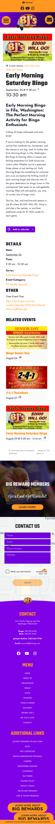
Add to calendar (21, 229)
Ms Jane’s (27, 707)
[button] (6, 20)
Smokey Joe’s (27, 712)
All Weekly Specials (17, 284)
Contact (27, 722)
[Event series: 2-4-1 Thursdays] (20, 397)
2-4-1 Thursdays (17, 393)
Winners (27, 698)
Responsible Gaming (27, 766)
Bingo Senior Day (18, 353)
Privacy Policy (28, 786)
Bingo (28, 688)
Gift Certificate (27, 751)
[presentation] (26, 337)
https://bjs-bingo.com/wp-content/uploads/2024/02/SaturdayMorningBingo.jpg (25, 305)
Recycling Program (27, 790)
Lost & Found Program (27, 795)
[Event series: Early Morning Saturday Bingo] (45, 438)
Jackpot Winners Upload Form (28, 741)
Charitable (27, 771)
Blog (27, 746)
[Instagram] (32, 8)
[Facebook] (22, 8)
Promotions (27, 683)
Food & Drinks (28, 702)
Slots (27, 693)
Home (27, 673)
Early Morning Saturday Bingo (22, 275)
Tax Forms (27, 776)
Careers (27, 761)
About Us (27, 678)
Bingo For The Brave (43, 452)
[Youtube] (27, 8)
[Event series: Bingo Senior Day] (20, 357)
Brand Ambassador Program (27, 756)
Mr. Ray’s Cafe (27, 717)
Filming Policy (28, 781)
